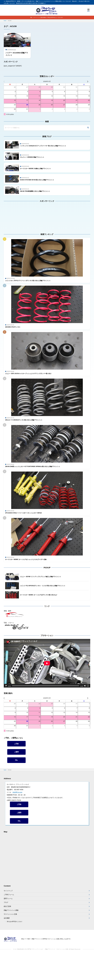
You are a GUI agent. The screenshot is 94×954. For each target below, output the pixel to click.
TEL (16, 760)
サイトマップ (8, 891)
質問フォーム (8, 898)
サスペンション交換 (10, 914)
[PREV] (5, 81)
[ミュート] (85, 686)
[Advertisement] (15, 216)
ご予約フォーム (9, 894)
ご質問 (16, 752)
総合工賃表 (7, 906)
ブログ (6, 902)
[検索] (88, 127)
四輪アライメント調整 (11, 910)
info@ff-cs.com (17, 792)
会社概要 (7, 918)
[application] (47, 663)
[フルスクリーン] (88, 686)
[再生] (6, 686)
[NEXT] (88, 81)
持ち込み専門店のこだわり (14, 921)
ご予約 (16, 743)
